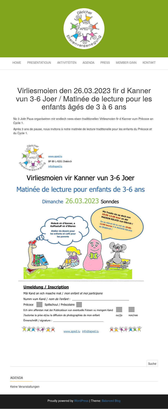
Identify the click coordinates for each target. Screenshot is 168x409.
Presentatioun (39, 62)
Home (16, 62)
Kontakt (149, 62)
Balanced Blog (111, 401)
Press (105, 62)
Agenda (88, 62)
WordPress (81, 401)
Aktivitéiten (66, 62)
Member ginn (126, 62)
